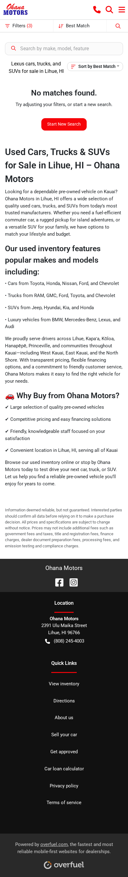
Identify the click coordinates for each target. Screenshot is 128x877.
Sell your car (64, 734)
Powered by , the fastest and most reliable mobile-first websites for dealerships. (64, 848)
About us (64, 717)
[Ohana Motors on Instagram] (71, 581)
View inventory (64, 684)
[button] (97, 9)
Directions (64, 701)
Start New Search (64, 124)
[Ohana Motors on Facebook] (57, 581)
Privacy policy (64, 786)
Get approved (64, 752)
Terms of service (64, 802)
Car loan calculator (64, 769)
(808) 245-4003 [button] (69, 641)
